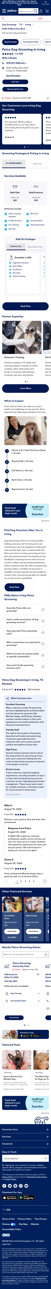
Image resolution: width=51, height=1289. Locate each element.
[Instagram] (21, 1186)
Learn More (25, 388)
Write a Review (9, 58)
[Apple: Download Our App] (10, 1197)
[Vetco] (6, 1210)
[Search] (35, 11)
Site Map (23, 1224)
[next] (45, 881)
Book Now (15, 82)
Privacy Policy (10, 1179)
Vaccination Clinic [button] (31, 42)
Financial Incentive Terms (37, 1177)
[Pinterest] (15, 1186)
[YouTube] (26, 1186)
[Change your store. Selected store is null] (4, 18)
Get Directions (13, 76)
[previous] (6, 881)
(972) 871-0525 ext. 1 (16, 63)
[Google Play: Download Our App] (27, 1197)
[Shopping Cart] (46, 10)
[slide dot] (24, 147)
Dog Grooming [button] (10, 42)
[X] (10, 1186)
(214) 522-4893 (10, 981)
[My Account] (40, 10)
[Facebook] (4, 1186)
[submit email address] (45, 1158)
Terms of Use (7, 1177)
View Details (14, 1018)
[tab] (14, 163)
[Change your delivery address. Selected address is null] (43, 18)
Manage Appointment (15, 89)
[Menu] (4, 11)
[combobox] (25, 955)
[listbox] (26, 129)
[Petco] (12, 11)
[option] (22, 129)
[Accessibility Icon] (6, 1235)
